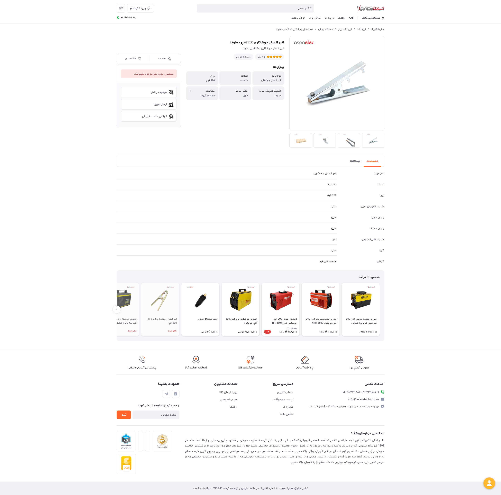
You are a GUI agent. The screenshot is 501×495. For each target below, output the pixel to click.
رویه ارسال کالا (228, 392)
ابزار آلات (361, 29)
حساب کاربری (285, 392)
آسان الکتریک (377, 29)
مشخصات (372, 161)
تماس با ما (286, 414)
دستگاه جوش (325, 29)
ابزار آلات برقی (345, 29)
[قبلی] (384, 309)
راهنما (233, 407)
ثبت (123, 415)
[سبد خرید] (121, 8)
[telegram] (166, 394)
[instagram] (175, 394)
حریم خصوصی (228, 400)
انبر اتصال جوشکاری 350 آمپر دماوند (294, 29)
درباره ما (288, 407)
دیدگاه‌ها (355, 161)
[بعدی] (117, 309)
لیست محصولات (283, 400)
